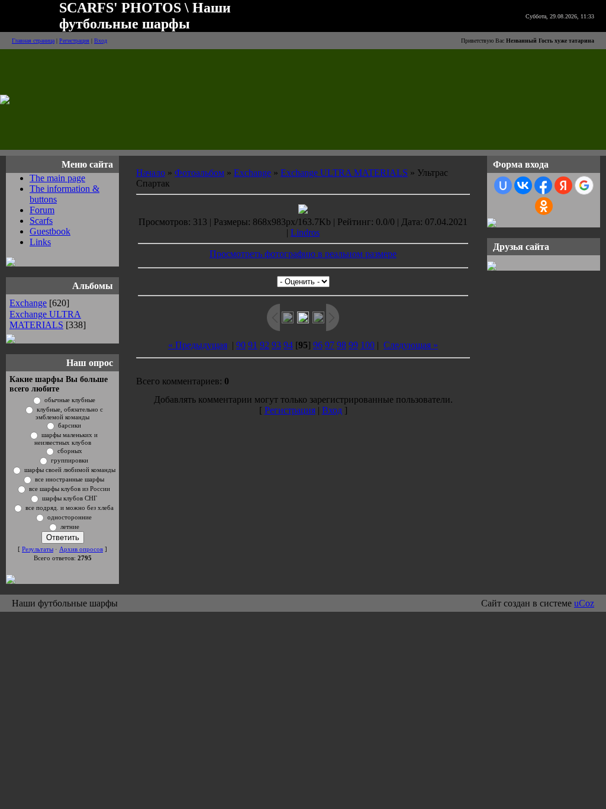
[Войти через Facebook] (543, 185)
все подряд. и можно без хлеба (69, 508)
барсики (69, 425)
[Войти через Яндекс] (563, 185)
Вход (100, 40)
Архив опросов (81, 549)
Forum (42, 210)
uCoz (584, 603)
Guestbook (50, 231)
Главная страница (33, 40)
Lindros (305, 232)
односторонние (69, 517)
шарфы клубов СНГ (69, 498)
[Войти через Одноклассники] (544, 206)
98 (341, 345)
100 (367, 345)
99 (353, 345)
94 (288, 345)
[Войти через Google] (584, 185)
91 (252, 345)
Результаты (37, 549)
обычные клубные (69, 400)
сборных (69, 451)
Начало (150, 173)
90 (241, 345)
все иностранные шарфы (69, 479)
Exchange (28, 303)
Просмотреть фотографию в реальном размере (303, 254)
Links (40, 242)
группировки (69, 460)
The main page (57, 178)
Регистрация (74, 40)
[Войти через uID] (503, 185)
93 (276, 345)
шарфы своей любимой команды (69, 470)
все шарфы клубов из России (69, 489)
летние (69, 527)
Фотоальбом (199, 173)
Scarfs (41, 221)
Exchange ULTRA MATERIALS (45, 319)
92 (264, 345)
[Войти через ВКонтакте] (523, 185)
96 (318, 345)
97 (329, 345)
